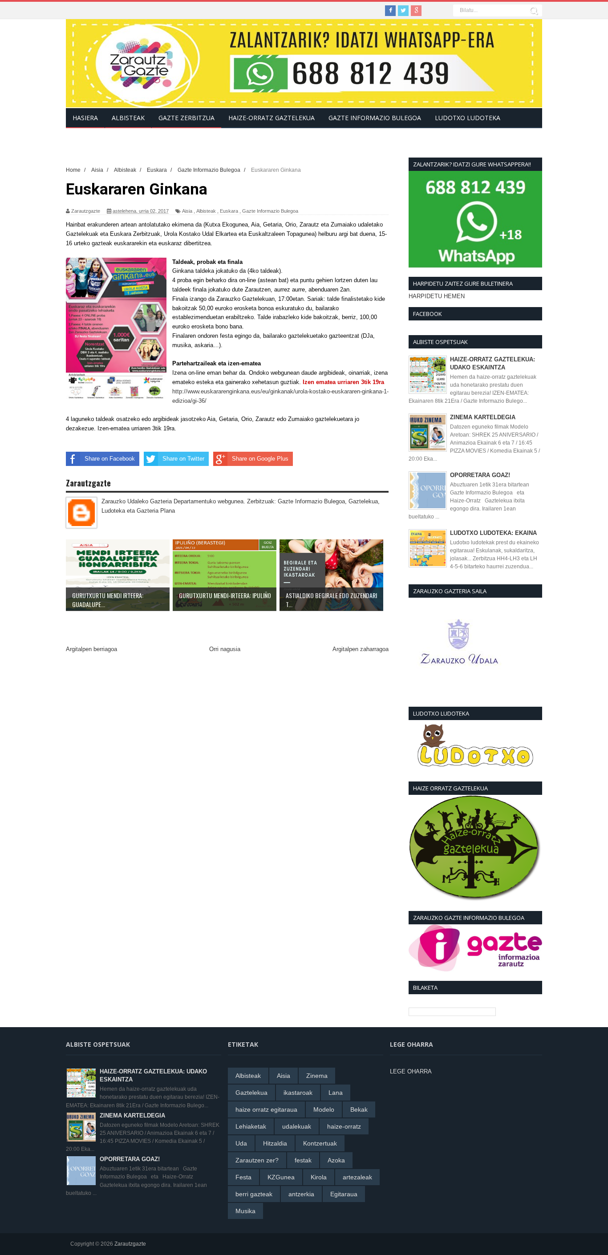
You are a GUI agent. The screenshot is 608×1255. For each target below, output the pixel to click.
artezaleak (357, 1177)
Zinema (317, 1075)
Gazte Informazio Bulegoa (270, 211)
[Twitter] (403, 10)
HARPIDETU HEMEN (437, 296)
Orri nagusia (224, 649)
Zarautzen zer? (257, 1160)
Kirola (319, 1177)
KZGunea (281, 1177)
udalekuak (296, 1126)
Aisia (187, 211)
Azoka (336, 1160)
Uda (241, 1143)
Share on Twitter (183, 458)
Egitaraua (343, 1194)
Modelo (323, 1109)
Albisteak (206, 211)
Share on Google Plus (260, 458)
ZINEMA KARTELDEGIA (482, 417)
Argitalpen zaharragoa (360, 649)
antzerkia (301, 1194)
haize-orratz (344, 1126)
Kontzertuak (320, 1143)
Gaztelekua (251, 1092)
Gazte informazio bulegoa (374, 117)
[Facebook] (390, 10)
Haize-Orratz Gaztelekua (271, 117)
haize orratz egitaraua (266, 1109)
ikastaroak (298, 1092)
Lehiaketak (250, 1126)
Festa (243, 1177)
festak (303, 1160)
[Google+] (416, 10)
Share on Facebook (110, 458)
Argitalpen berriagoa (91, 649)
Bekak (359, 1109)
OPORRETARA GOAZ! (480, 475)
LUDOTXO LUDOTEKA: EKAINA (493, 533)
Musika (245, 1211)
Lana (335, 1092)
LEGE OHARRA (411, 1071)
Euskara (229, 211)
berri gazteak (253, 1194)
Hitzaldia (275, 1143)
